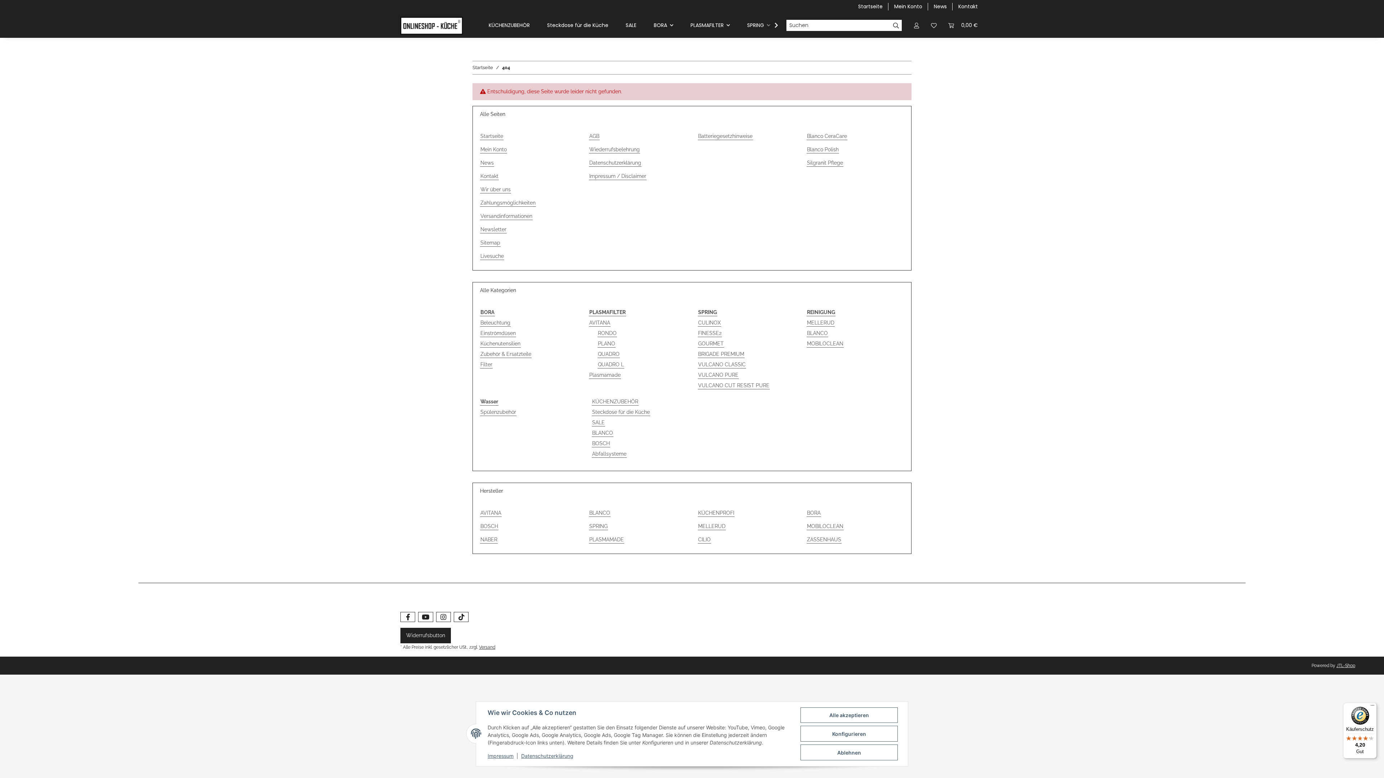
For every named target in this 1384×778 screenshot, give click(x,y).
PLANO (606, 343)
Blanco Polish (823, 149)
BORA (814, 513)
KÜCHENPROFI (716, 513)
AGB (594, 136)
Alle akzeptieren (849, 715)
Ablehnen (849, 753)
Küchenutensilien (500, 343)
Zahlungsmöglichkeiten (508, 203)
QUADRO (609, 354)
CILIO (704, 539)
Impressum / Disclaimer (617, 176)
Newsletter (493, 229)
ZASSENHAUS (824, 539)
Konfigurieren (849, 734)
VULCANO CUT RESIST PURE (733, 385)
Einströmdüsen (498, 333)
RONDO (607, 333)
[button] (916, 25)
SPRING (598, 526)
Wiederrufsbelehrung (614, 149)
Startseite (870, 6)
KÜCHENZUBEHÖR (615, 401)
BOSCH (601, 443)
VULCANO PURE (718, 375)
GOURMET (711, 343)
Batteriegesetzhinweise (725, 136)
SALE (598, 422)
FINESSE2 (710, 333)
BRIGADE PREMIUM (721, 354)
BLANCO (817, 333)
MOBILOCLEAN (825, 343)
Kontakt (968, 6)
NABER (488, 539)
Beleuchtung (495, 323)
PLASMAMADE (606, 539)
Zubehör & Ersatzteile (505, 354)
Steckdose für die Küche (621, 412)
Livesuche (492, 256)
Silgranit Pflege (825, 163)
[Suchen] (896, 25)
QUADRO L (611, 364)
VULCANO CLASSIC (722, 364)
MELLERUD (820, 323)
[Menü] (1372, 707)
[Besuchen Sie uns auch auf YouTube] (425, 617)
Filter (486, 364)
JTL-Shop (1345, 665)
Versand (487, 647)
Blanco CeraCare (827, 136)
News (940, 6)
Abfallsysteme (609, 454)
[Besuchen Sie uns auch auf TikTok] (461, 617)
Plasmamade (605, 375)
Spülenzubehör (498, 412)
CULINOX (709, 323)
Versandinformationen (506, 216)
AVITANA (599, 323)
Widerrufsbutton (425, 635)
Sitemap (490, 243)
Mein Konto (908, 6)
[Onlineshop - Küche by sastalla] (431, 25)
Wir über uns (495, 189)
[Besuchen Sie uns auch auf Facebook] (407, 617)
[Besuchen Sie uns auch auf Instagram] (443, 617)
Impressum (501, 756)
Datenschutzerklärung (615, 163)
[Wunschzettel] (933, 25)
